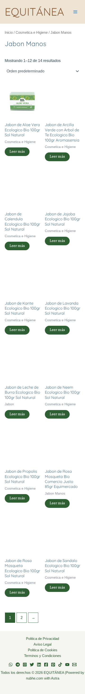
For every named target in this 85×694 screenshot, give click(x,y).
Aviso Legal (42, 644)
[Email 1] (74, 664)
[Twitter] (32, 664)
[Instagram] (25, 664)
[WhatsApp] (10, 664)
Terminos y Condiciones (42, 656)
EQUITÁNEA (34, 11)
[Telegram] (18, 664)
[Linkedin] (39, 664)
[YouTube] (67, 664)
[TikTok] (60, 664)
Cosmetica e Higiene (32, 32)
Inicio (9, 32)
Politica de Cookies (42, 650)
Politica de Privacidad (42, 639)
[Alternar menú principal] (75, 12)
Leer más (17, 151)
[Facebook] (46, 664)
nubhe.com (34, 678)
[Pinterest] (53, 664)
